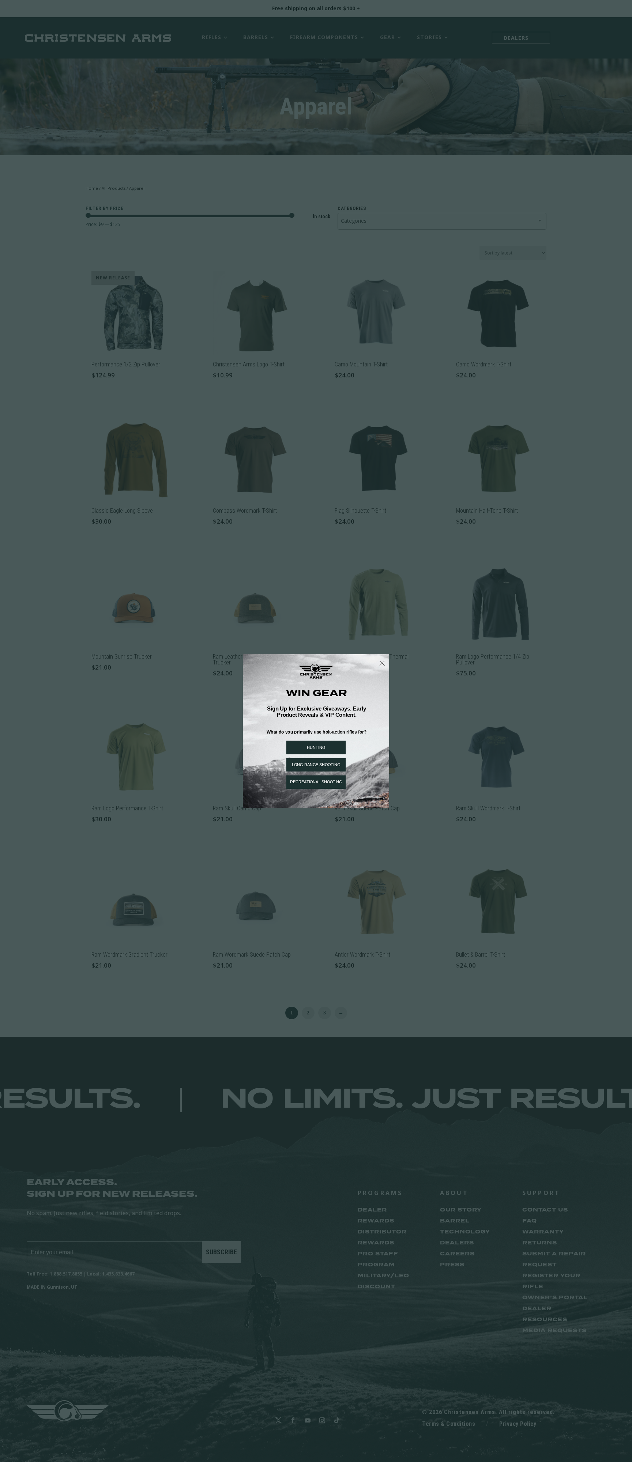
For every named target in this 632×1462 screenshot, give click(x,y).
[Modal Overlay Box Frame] (316, 731)
